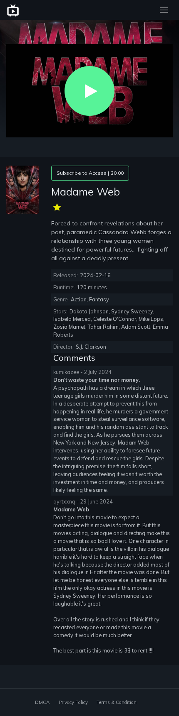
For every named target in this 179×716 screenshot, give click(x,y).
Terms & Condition (117, 702)
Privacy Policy (73, 702)
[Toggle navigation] (164, 10)
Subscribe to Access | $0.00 (90, 173)
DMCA (42, 702)
